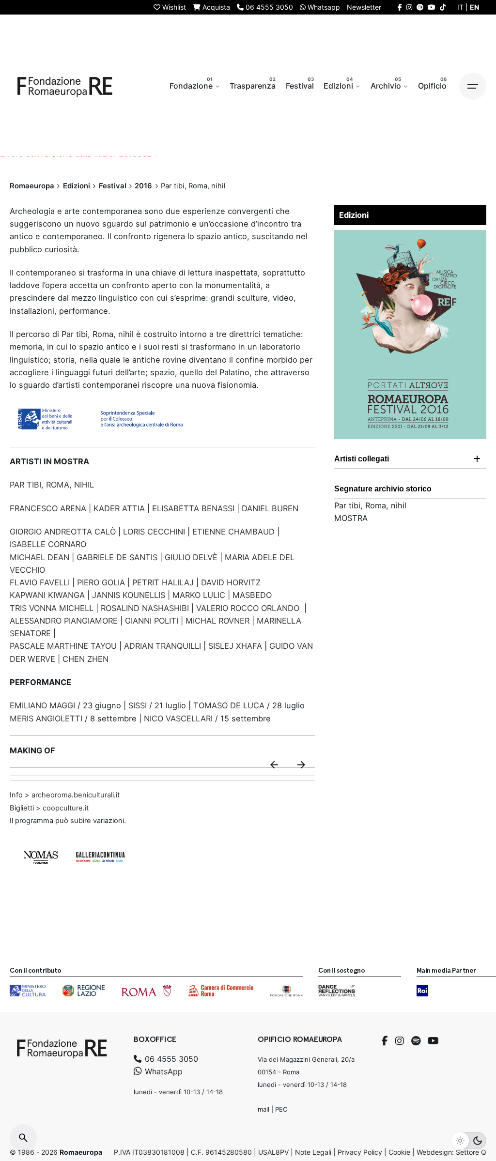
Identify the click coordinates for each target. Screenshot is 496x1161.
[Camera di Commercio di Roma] (220, 990)
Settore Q (471, 1152)
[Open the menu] (472, 86)
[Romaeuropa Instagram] (409, 7)
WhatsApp (162, 1071)
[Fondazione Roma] (286, 990)
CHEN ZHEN (85, 659)
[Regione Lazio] (83, 990)
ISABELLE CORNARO (48, 544)
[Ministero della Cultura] (28, 990)
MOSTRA (351, 518)
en (474, 7)
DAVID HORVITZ (231, 582)
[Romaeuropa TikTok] (443, 7)
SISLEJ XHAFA (235, 646)
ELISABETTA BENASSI (193, 508)
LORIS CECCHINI (155, 531)
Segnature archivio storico (383, 489)
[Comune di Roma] (146, 990)
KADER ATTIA (119, 508)
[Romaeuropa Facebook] (400, 7)
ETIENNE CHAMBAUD (233, 531)
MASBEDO (252, 595)
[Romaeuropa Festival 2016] (410, 236)
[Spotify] (415, 1041)
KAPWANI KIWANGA (47, 595)
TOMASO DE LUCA (228, 705)
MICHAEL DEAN (39, 557)
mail (263, 1109)
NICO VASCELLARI (178, 718)
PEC (281, 1109)
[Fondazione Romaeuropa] (65, 86)
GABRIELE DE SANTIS (117, 557)
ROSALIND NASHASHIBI (146, 608)
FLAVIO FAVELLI (40, 582)
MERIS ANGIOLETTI (47, 718)
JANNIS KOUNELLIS (128, 595)
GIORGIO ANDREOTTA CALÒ (63, 531)
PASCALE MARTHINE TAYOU (63, 646)
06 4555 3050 (170, 1059)
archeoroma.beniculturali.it (75, 795)
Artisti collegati (361, 459)
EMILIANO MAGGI (44, 705)
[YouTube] (433, 1041)
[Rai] (422, 990)
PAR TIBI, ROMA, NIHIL (52, 484)
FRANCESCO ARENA (48, 508)
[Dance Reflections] (336, 990)
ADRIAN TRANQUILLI (162, 646)
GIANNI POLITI (151, 621)
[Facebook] (385, 1041)
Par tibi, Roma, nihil (370, 505)
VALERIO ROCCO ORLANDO (247, 608)
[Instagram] (399, 1041)
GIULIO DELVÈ (191, 557)
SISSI (137, 705)
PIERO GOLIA (101, 582)
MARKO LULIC (200, 595)
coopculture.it (66, 808)
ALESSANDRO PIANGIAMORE (64, 621)
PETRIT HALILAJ (163, 582)
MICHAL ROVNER (217, 621)
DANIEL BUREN (270, 508)
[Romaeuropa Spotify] (420, 7)
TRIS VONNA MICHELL (51, 608)
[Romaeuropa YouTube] (431, 7)
